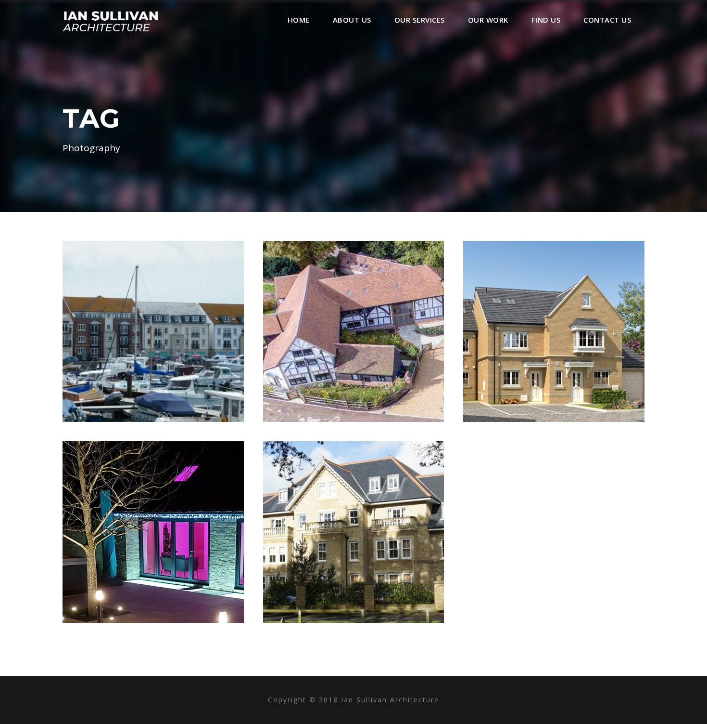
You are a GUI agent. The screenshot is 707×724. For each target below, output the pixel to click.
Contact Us (607, 20)
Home (299, 20)
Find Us (546, 20)
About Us (352, 20)
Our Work (488, 20)
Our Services (419, 20)
